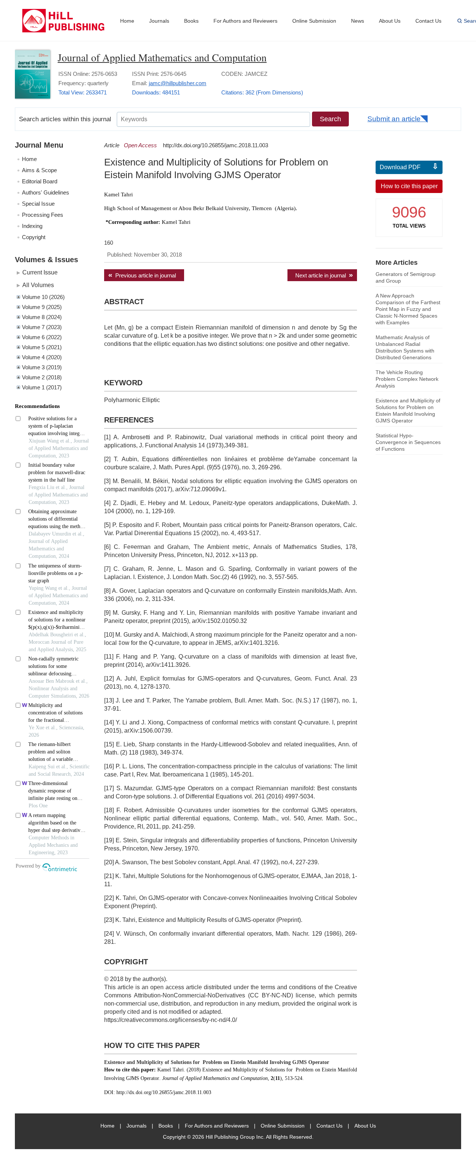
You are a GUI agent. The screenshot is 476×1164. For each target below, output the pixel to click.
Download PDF (400, 167)
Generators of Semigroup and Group (405, 277)
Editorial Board (39, 181)
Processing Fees (42, 215)
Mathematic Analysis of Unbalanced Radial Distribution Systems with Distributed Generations (405, 347)
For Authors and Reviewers (245, 21)
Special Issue (38, 203)
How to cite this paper (409, 186)
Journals (159, 21)
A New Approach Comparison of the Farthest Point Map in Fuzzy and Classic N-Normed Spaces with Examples (408, 309)
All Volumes (38, 285)
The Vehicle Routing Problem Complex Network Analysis (407, 379)
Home (127, 21)
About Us (390, 21)
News (357, 21)
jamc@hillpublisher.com (177, 83)
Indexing (32, 226)
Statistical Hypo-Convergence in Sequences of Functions (408, 442)
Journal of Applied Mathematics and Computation (162, 57)
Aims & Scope (39, 170)
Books (191, 21)
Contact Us (428, 21)
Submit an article (394, 119)
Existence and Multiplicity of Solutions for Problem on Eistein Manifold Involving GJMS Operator (408, 411)
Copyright (33, 237)
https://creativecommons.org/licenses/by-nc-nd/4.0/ (170, 1020)
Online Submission (314, 21)
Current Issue (40, 272)
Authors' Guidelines (45, 192)
